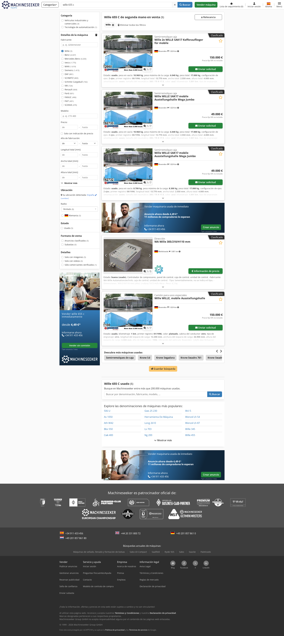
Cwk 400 (108, 435)
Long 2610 (150, 423)
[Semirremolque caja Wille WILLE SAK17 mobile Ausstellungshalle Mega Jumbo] (128, 166)
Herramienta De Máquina (159, 417)
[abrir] (163, 85)
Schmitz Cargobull (76, 81)
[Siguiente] (150, 53)
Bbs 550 (108, 429)
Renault (71, 89)
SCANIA (71, 104)
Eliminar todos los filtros (133, 25)
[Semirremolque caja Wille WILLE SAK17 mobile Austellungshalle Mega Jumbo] (128, 110)
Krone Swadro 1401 (219, 357)
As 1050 (108, 417)
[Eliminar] (175, 5)
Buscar (186, 4)
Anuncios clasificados (77, 240)
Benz (70, 54)
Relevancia (209, 17)
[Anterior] (106, 53)
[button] (279, 5)
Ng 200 (148, 435)
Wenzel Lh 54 (192, 417)
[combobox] (79, 209)
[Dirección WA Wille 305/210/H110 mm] (128, 255)
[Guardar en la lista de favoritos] (221, 41)
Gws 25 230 (151, 410)
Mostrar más (164, 440)
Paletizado (206, 551)
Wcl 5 (188, 410)
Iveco (70, 62)
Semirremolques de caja (120, 357)
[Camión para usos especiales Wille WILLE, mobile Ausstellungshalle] (128, 312)
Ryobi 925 (169, 551)
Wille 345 (190, 429)
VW (69, 85)
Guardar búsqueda (164, 368)
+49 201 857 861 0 (186, 533)
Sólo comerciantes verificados (81, 264)
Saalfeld (156, 551)
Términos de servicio (138, 630)
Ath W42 (108, 423)
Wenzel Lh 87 (192, 423)
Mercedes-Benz (75, 58)
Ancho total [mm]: (70, 161)
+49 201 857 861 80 (75, 538)
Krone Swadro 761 (191, 357)
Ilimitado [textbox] (68, 209)
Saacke (192, 551)
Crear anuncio (211, 227)
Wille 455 (190, 435)
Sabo (181, 551)
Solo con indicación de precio (78, 133)
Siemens (72, 70)
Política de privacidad (115, 630)
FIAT (69, 101)
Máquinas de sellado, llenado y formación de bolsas (99, 551)
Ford (69, 93)
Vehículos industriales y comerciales (76, 22)
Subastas (70, 244)
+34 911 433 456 (74, 533)
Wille (68, 51)
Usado (68, 228)
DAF (69, 74)
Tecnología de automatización (81, 27)
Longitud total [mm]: (71, 149)
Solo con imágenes (75, 257)
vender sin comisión (79, 345)
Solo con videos (74, 261)
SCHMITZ (71, 78)
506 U (107, 410)
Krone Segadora (165, 357)
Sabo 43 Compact (138, 551)
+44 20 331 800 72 (131, 533)
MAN (70, 66)
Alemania (74, 215)
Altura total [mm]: (69, 172)
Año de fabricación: (70, 138)
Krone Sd (145, 357)
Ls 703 (148, 429)
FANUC (70, 97)
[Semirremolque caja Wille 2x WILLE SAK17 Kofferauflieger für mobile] (128, 53)
